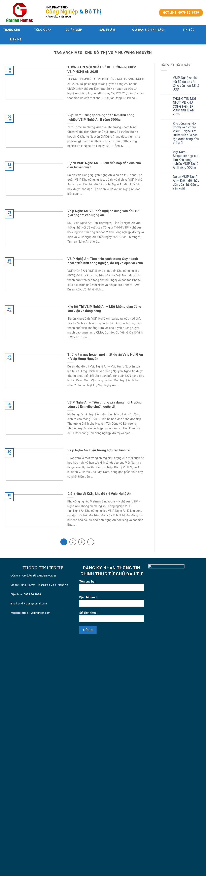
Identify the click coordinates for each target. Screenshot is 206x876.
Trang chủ (11, 30)
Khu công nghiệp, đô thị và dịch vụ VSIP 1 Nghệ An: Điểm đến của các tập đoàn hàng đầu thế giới (186, 133)
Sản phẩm (107, 30)
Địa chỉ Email (88, 597)
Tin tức (189, 30)
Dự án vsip (74, 30)
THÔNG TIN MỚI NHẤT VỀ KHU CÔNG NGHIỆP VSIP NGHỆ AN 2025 (184, 106)
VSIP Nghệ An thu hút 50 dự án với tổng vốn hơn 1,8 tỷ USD (186, 83)
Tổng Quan (43, 30)
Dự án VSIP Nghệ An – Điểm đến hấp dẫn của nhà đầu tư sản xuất (186, 182)
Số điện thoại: (88, 613)
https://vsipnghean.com (36, 612)
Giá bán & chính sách (148, 30)
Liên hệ (15, 39)
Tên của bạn (87, 581)
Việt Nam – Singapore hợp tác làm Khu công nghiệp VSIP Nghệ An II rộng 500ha (185, 159)
